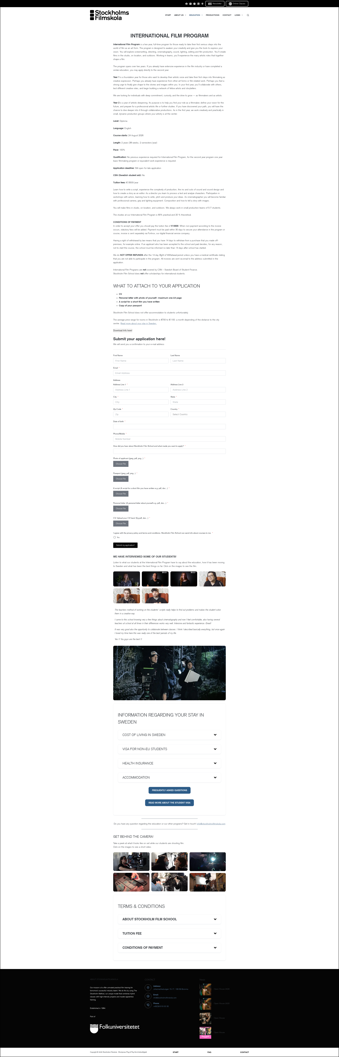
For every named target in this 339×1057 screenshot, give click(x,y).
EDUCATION (194, 15)
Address (116, 380)
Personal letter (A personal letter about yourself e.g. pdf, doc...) (139, 503)
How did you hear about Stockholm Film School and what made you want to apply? (148, 446)
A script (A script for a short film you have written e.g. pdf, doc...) (140, 488)
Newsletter (217, 3)
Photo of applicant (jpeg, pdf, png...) (128, 458)
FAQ (209, 1052)
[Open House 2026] (205, 989)
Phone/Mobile (119, 433)
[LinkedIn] (198, 4)
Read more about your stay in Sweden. (139, 323)
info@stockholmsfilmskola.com (211, 823)
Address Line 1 (119, 384)
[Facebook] (187, 4)
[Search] (248, 15)
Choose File (121, 464)
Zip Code (117, 409)
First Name (118, 355)
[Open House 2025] (205, 1004)
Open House (219, 1018)
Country (174, 409)
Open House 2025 (221, 1003)
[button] (169, 735)
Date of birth (118, 421)
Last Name (175, 355)
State (173, 397)
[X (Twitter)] (190, 4)
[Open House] (205, 1018)
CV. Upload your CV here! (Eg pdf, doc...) (130, 518)
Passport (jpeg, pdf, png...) (124, 473)
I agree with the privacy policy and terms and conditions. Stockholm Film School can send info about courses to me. (162, 533)
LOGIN (237, 15)
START (168, 15)
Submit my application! (125, 545)
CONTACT (227, 15)
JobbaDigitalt (142, 1052)
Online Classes (239, 3)
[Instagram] (194, 4)
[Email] (202, 4)
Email (115, 368)
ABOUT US (179, 15)
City (115, 397)
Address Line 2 (177, 384)
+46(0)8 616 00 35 (161, 1006)
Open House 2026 (221, 989)
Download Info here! (122, 330)
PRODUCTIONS (212, 15)
